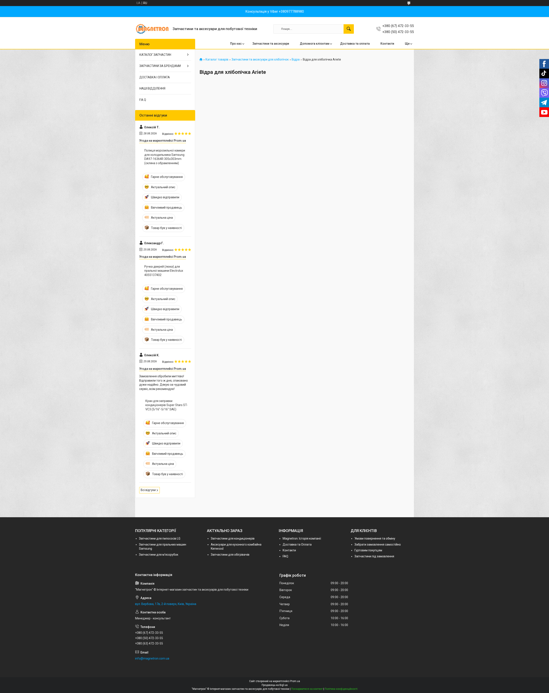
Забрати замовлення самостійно (377, 544)
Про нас (236, 43)
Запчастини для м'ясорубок (158, 554)
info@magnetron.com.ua (152, 658)
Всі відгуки (148, 490)
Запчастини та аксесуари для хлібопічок (260, 59)
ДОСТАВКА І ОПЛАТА (154, 77)
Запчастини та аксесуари (270, 43)
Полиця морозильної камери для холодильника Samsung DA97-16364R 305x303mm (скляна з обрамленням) (164, 157)
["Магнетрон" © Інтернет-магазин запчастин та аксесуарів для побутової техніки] (152, 28)
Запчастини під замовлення (374, 556)
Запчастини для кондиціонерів (233, 538)
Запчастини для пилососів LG (159, 538)
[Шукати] (349, 29)
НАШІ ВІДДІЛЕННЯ (152, 88)
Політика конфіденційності (341, 688)
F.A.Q (142, 100)
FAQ (285, 556)
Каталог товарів (216, 59)
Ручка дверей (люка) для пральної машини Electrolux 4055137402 (163, 271)
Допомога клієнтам (314, 43)
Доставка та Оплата (297, 544)
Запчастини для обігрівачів (230, 554)
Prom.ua (295, 681)
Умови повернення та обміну (374, 538)
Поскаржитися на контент (307, 688)
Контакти (387, 43)
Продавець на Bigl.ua (275, 685)
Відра (296, 59)
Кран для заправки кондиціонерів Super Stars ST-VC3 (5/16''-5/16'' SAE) (166, 405)
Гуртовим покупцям (368, 550)
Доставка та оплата (355, 43)
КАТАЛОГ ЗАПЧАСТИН (155, 54)
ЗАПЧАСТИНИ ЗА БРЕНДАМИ (160, 66)
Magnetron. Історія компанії (302, 538)
